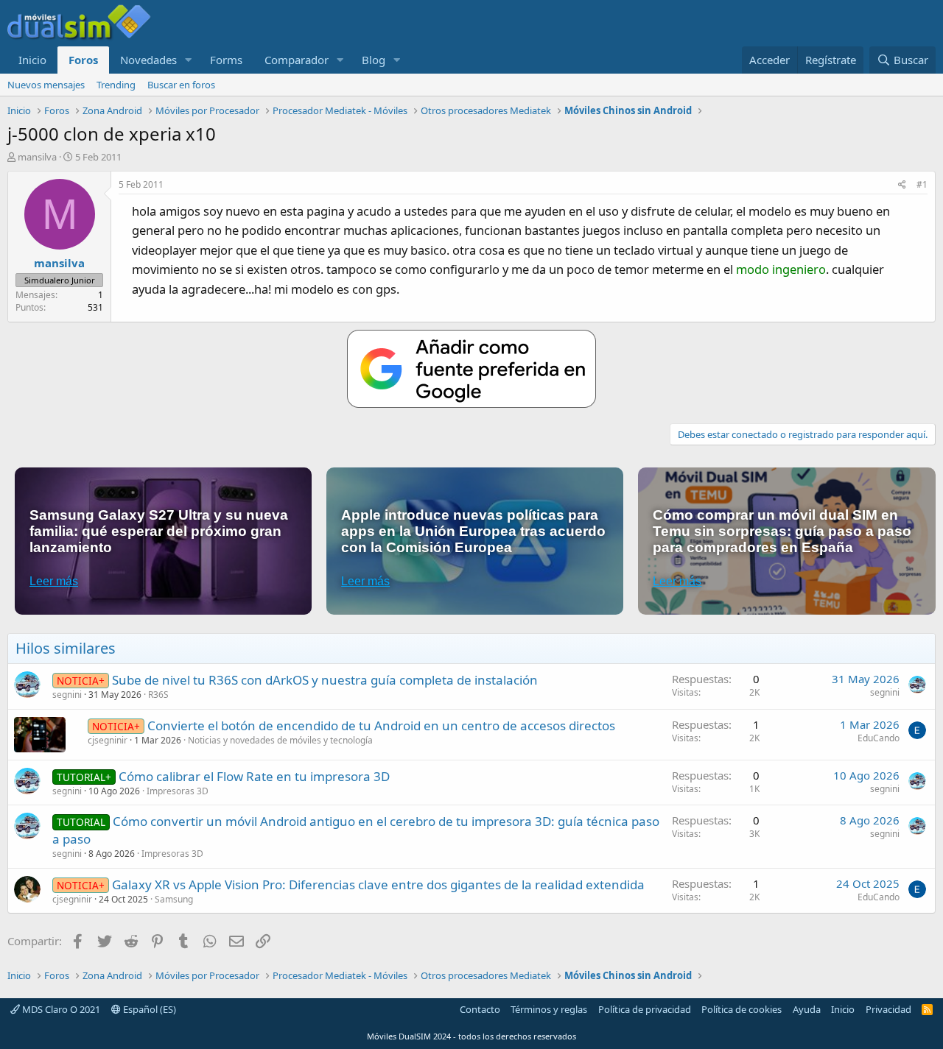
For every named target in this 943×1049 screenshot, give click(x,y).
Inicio (32, 59)
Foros (83, 59)
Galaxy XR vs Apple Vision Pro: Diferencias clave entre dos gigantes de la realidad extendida (378, 884)
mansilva (37, 156)
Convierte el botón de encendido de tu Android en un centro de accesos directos (381, 725)
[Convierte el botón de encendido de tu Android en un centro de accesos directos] (40, 734)
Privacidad (888, 1009)
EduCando (879, 738)
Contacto (480, 1009)
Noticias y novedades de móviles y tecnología (280, 740)
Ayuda (807, 1009)
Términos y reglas (549, 1009)
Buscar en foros (181, 84)
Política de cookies (741, 1009)
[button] (188, 60)
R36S (158, 694)
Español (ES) (148, 1009)
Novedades (148, 59)
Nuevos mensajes (46, 84)
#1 (922, 184)
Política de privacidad (644, 1009)
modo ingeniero (781, 269)
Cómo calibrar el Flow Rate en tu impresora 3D (254, 776)
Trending (116, 84)
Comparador (296, 59)
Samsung (174, 899)
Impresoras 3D (177, 791)
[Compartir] (902, 185)
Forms (226, 59)
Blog (373, 59)
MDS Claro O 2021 (60, 1009)
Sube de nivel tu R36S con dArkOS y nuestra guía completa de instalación (325, 679)
